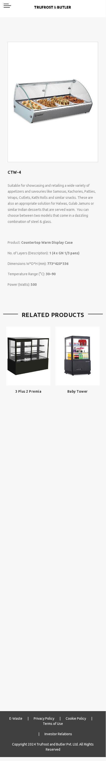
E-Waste (15, 718)
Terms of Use (53, 724)
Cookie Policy (76, 718)
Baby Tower (77, 391)
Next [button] (93, 511)
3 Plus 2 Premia (28, 391)
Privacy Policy (44, 718)
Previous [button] (12, 511)
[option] (53, 102)
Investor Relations (58, 734)
